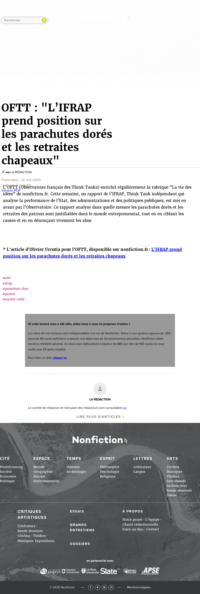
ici (125, 408)
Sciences (16, 467)
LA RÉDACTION (21, 172)
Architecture (177, 486)
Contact (152, 529)
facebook (166, 20)
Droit (4, 467)
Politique (7, 481)
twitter (173, 20)
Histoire (73, 467)
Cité (48, 45)
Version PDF (11, 190)
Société (6, 472)
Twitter (97, 587)
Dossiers (80, 544)
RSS (104, 587)
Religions (107, 476)
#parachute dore (15, 289)
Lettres (130, 45)
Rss (188, 20)
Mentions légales (138, 587)
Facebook (90, 587)
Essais (77, 511)
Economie (8, 476)
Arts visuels (176, 481)
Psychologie (109, 472)
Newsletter (196, 20)
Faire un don (132, 529)
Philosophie (109, 467)
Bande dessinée (179, 490)
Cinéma (173, 467)
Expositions (44, 541)
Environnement (46, 481)
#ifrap (7, 283)
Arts (151, 45)
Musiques (174, 472)
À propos (132, 511)
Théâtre (173, 476)
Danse (172, 495)
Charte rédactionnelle (140, 524)
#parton (8, 294)
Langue (139, 472)
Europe (39, 476)
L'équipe (152, 520)
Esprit (109, 45)
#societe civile (13, 299)
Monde (39, 467)
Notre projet (132, 520)
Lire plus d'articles (98, 417)
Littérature (142, 467)
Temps (88, 45)
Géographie (42, 472)
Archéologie (76, 472)
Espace (67, 45)
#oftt (6, 278)
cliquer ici (60, 358)
